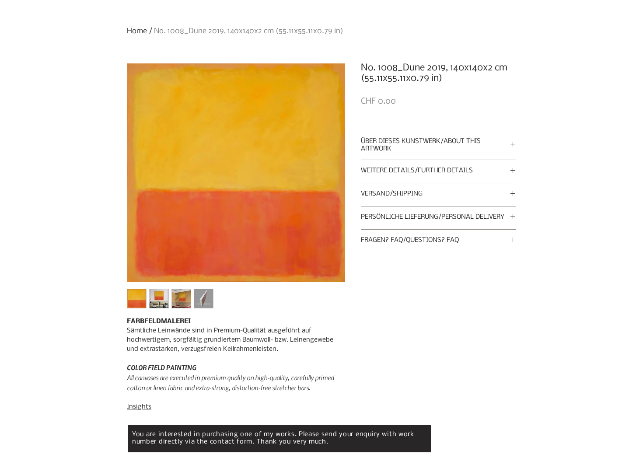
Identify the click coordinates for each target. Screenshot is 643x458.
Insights (139, 406)
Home (137, 31)
